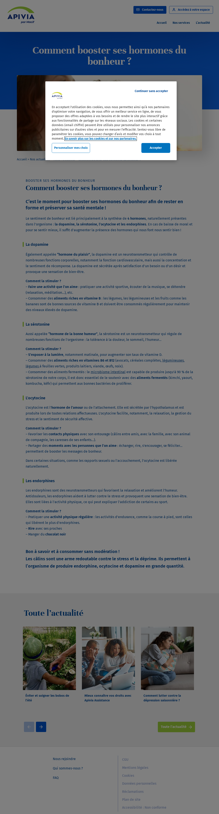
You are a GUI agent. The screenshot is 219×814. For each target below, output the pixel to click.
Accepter (156, 148)
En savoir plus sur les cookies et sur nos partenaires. (100, 138)
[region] (111, 120)
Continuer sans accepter (151, 91)
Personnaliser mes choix (71, 148)
